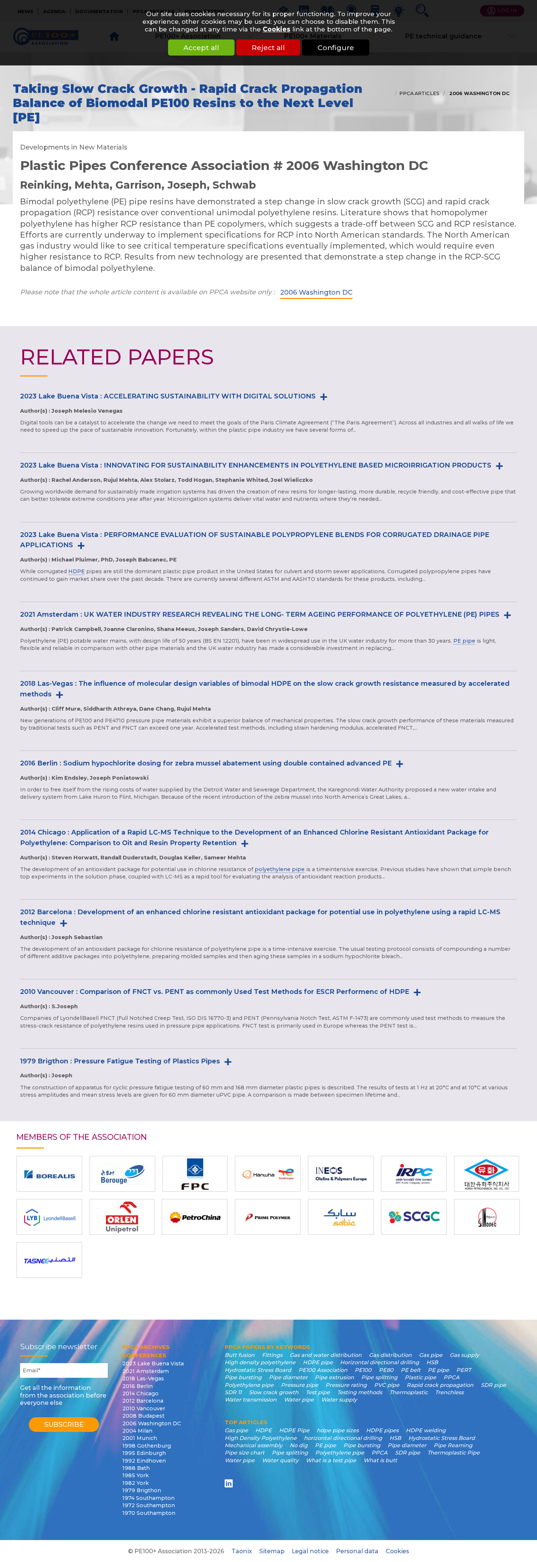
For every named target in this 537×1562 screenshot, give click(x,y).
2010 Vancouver (143, 1408)
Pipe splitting (379, 1377)
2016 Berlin (137, 1386)
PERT (463, 1370)
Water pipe (299, 1399)
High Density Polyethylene (261, 1438)
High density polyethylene (260, 1362)
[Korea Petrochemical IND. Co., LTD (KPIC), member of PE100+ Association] (486, 1174)
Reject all (268, 47)
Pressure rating (346, 1385)
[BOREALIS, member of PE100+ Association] (49, 1174)
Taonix (242, 1551)
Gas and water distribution (326, 1355)
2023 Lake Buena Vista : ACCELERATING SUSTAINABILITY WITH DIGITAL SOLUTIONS (168, 396)
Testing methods (359, 1392)
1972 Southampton (148, 1505)
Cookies (276, 29)
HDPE (76, 571)
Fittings (272, 1355)
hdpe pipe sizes (338, 1430)
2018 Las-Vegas (143, 1378)
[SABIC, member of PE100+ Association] (341, 1217)
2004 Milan (137, 1430)
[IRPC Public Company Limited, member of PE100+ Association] (414, 1174)
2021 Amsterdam (145, 1371)
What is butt (380, 1460)
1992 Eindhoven (144, 1460)
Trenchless (449, 1392)
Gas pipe (430, 1355)
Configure (335, 47)
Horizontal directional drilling (379, 1362)
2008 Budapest (143, 1415)
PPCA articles (419, 93)
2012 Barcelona (142, 1401)
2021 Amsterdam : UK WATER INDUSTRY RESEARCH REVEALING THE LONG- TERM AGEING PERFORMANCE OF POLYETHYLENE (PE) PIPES (259, 614)
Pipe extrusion (334, 1377)
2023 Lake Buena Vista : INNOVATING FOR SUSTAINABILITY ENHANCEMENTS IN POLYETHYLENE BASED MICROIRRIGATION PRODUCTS (255, 465)
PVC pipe (386, 1385)
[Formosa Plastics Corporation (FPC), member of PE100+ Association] (195, 1174)
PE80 (386, 1370)
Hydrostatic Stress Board (258, 1370)
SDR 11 (233, 1392)
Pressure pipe (299, 1385)
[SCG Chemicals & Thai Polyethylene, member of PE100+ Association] (414, 1217)
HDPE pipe (318, 1362)
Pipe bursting (243, 1377)
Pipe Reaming (453, 1445)
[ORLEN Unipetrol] (122, 1217)
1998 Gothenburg (146, 1445)
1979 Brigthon (141, 1490)
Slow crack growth (273, 1392)
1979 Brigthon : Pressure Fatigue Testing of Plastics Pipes (120, 1061)
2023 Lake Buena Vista (153, 1363)
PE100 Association (322, 1370)
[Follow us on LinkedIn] (230, 1483)
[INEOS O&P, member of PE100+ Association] (341, 1174)
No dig (299, 1445)
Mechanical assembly (253, 1445)
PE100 (363, 1370)
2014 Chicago (140, 1393)
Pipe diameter (288, 1377)
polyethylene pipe (280, 869)
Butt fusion (240, 1355)
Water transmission (251, 1399)
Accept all (201, 47)
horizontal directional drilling (343, 1438)
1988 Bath (136, 1468)
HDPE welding (426, 1430)
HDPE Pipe (294, 1430)
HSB (432, 1362)
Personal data (357, 1551)
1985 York (135, 1475)
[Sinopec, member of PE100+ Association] (487, 1217)
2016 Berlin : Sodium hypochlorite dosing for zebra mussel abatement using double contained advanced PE (206, 763)
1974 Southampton (148, 1498)
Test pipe (318, 1392)
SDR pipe (493, 1385)
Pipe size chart (244, 1452)
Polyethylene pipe (249, 1385)
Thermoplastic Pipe (453, 1452)
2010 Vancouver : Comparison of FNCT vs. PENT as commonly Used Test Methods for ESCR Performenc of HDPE (214, 992)
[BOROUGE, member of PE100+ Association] (122, 1174)
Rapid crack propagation (440, 1385)
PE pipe (464, 641)
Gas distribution (390, 1355)
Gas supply (464, 1355)
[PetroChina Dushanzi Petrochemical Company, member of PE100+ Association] (195, 1217)
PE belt (410, 1370)
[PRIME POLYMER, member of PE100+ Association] (268, 1217)
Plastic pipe (420, 1377)
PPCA (451, 1377)
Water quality (280, 1460)
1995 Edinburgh (144, 1453)
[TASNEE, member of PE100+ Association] (49, 1260)
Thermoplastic (408, 1392)
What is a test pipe (331, 1460)
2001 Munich (139, 1438)
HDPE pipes (382, 1430)
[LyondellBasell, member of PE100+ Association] (49, 1217)
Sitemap (272, 1551)
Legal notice (310, 1551)
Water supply (339, 1399)
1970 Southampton (148, 1513)
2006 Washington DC (479, 93)
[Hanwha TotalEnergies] (268, 1174)
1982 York (135, 1483)
